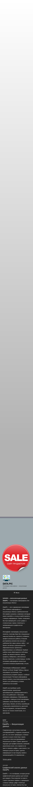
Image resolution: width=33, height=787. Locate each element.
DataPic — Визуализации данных (13, 725)
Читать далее (7, 759)
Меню (17, 593)
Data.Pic (8, 583)
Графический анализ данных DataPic (15, 768)
